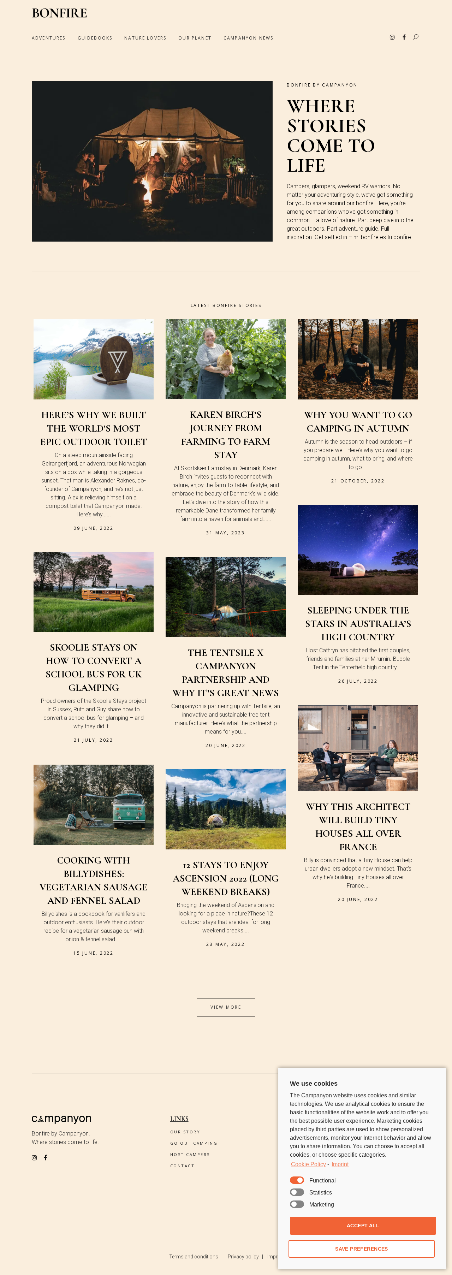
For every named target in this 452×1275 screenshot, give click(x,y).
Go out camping (194, 1143)
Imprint (275, 1256)
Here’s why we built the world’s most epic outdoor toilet (93, 428)
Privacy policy (243, 1256)
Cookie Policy (308, 1164)
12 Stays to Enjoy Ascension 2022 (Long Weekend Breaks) (226, 878)
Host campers (190, 1154)
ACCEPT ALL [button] (363, 1225)
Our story (185, 1131)
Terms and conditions (193, 1256)
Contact (182, 1165)
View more (226, 1007)
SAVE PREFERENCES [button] (361, 1249)
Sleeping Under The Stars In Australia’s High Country (358, 623)
